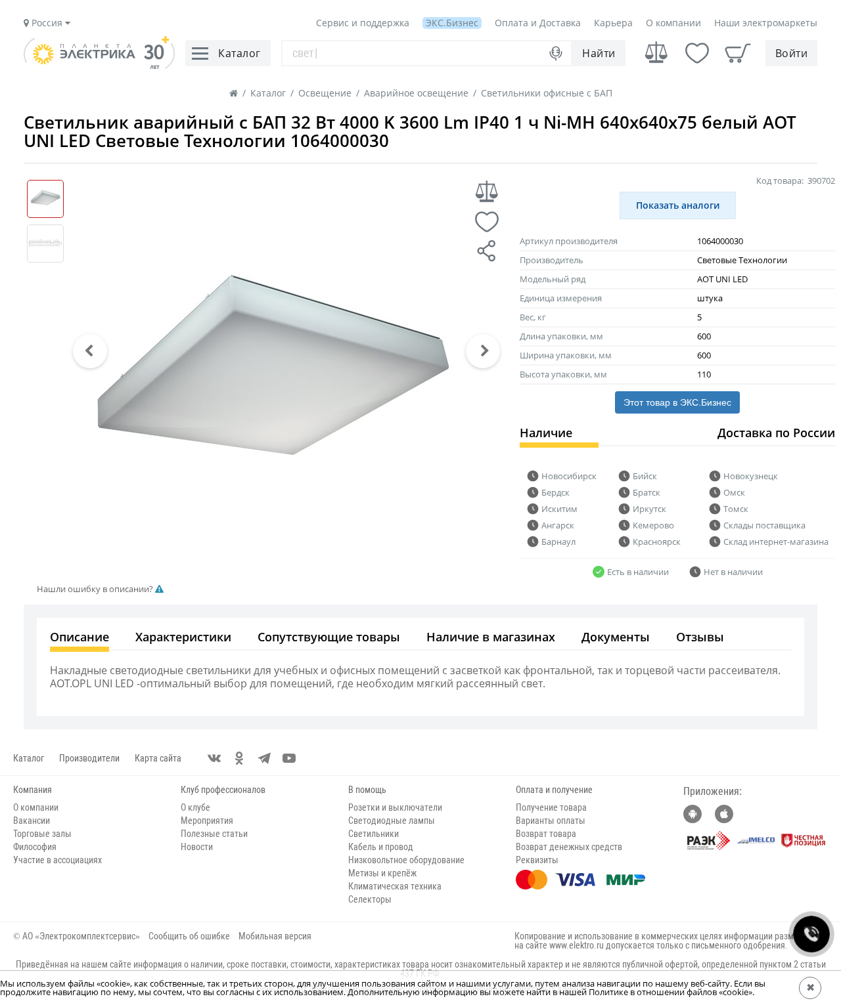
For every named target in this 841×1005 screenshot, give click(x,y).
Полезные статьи (214, 833)
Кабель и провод (380, 847)
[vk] (214, 758)
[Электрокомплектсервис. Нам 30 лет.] (99, 66)
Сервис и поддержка (362, 22)
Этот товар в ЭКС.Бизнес (677, 402)
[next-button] (483, 351)
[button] (90, 351)
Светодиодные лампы (391, 820)
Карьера (613, 22)
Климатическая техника (395, 886)
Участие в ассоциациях (57, 860)
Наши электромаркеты (765, 22)
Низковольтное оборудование (406, 860)
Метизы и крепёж (382, 873)
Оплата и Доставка (538, 22)
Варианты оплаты (550, 820)
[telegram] (264, 758)
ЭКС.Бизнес (452, 22)
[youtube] (289, 758)
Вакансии (31, 820)
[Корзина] (738, 53)
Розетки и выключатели (395, 807)
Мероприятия (207, 820)
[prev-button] (90, 351)
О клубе (195, 807)
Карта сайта (158, 758)
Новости (197, 847)
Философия (35, 847)
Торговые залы (42, 833)
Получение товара (551, 807)
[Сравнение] (656, 52)
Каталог (28, 758)
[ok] (239, 758)
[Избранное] (697, 53)
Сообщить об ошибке (189, 936)
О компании (673, 22)
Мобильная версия (275, 936)
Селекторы (370, 899)
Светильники (373, 833)
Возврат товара (546, 833)
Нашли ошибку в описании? (96, 589)
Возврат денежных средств (569, 847)
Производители (89, 758)
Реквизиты (537, 860)
